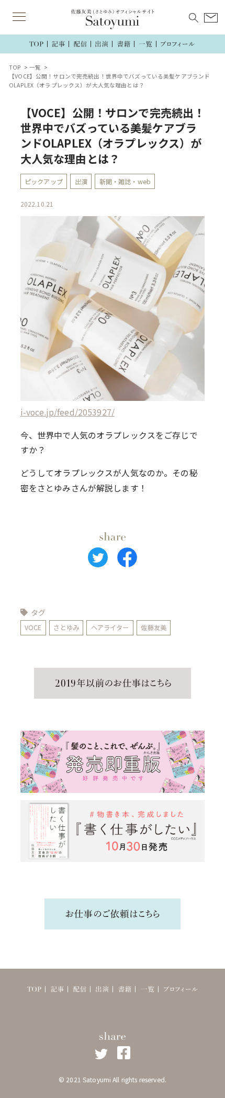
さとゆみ (66, 627)
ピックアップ (44, 181)
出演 (81, 181)
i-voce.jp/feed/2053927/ (67, 412)
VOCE (33, 627)
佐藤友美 (153, 627)
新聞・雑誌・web (125, 181)
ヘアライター (110, 627)
